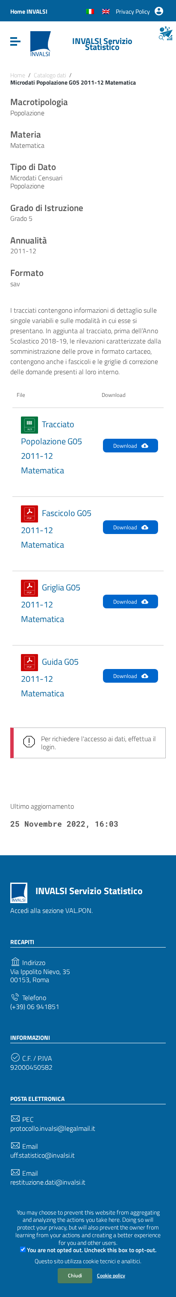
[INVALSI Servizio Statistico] (40, 43)
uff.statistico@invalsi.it (42, 1155)
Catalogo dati (50, 75)
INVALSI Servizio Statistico (102, 43)
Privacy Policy (133, 11)
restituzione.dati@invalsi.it (47, 1182)
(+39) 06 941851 (34, 1007)
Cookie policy (111, 1275)
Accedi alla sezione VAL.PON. (51, 910)
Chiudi (75, 1275)
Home (17, 75)
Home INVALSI (28, 11)
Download (125, 445)
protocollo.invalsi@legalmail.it (52, 1128)
